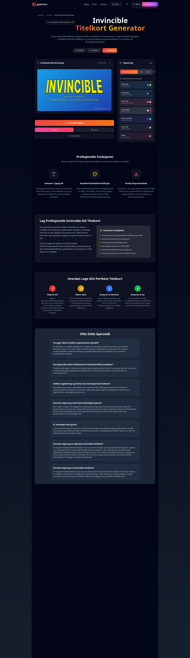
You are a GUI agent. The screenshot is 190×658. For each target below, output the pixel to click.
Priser (94, 4)
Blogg (86, 4)
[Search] (127, 4)
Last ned (111, 50)
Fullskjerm (95, 50)
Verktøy (103, 4)
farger (148, 72)
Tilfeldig (80, 50)
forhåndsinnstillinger (129, 72)
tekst (141, 72)
